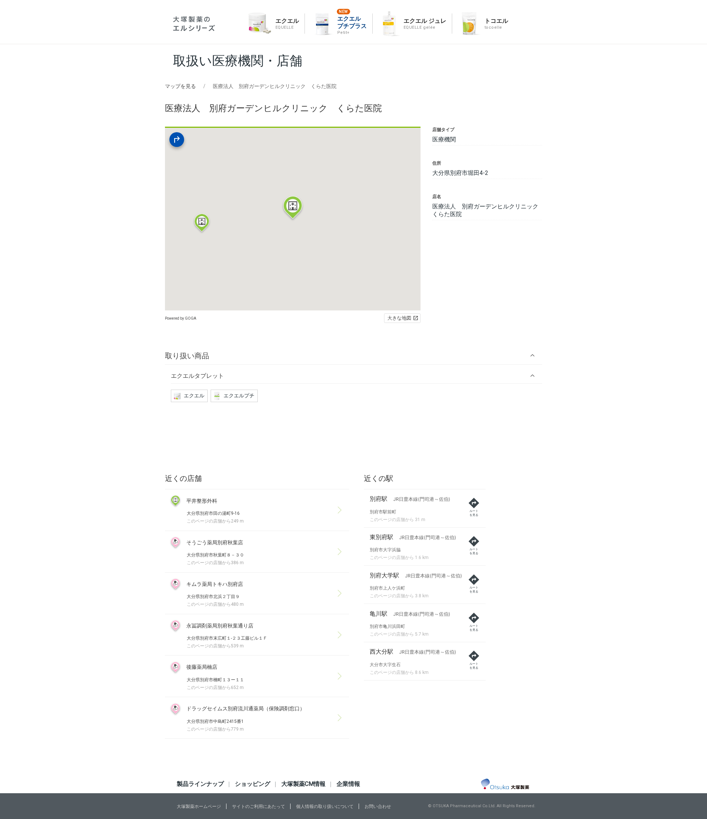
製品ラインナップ (200, 783)
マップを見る (180, 86)
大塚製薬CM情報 (303, 783)
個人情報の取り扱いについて (325, 806)
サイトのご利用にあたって (258, 806)
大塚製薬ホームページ (199, 806)
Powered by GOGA (180, 318)
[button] (353, 356)
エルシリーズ (194, 23)
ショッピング (252, 783)
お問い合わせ (378, 806)
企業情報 (348, 783)
